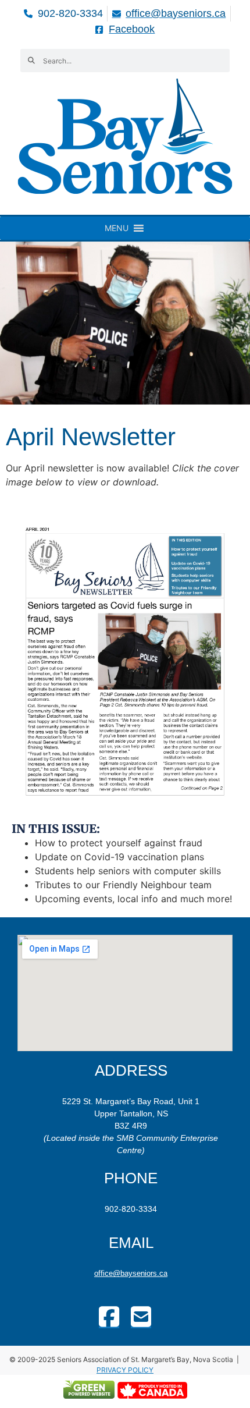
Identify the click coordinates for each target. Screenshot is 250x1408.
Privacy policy (125, 1370)
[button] (116, 228)
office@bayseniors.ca (130, 1273)
